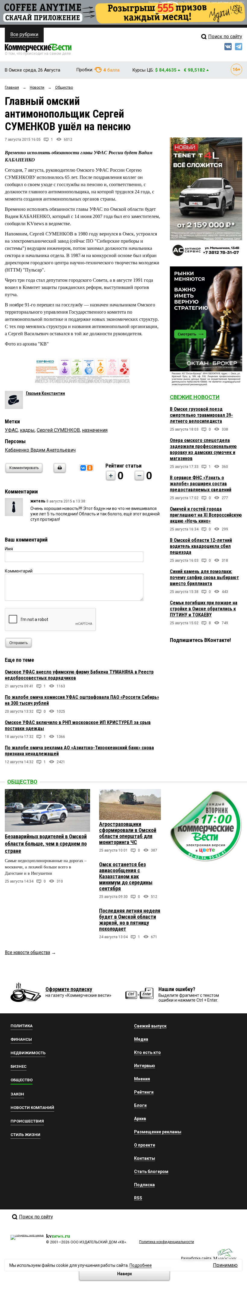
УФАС (11, 430)
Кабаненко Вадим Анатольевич (40, 450)
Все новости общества (27, 952)
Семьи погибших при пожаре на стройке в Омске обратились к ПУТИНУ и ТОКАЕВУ (203, 609)
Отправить (18, 643)
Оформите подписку (68, 989)
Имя (9, 548)
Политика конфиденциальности (166, 1242)
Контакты (144, 1158)
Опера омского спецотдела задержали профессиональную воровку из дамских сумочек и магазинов (203, 449)
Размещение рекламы (157, 1131)
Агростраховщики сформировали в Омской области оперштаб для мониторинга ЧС (127, 833)
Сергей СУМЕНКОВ (58, 430)
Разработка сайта (196, 1258)
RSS (138, 1198)
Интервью (144, 1065)
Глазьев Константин (45, 393)
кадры (27, 430)
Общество (22, 782)
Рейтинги (144, 1092)
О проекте (144, 1145)
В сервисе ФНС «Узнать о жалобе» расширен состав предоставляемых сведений (200, 484)
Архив (140, 1118)
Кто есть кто (147, 1052)
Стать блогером (151, 1171)
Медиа (141, 1039)
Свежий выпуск (150, 1026)
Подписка (144, 1184)
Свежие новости (195, 397)
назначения (95, 430)
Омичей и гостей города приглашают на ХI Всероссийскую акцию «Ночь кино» (206, 515)
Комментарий (19, 571)
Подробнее (141, 1265)
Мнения (142, 1078)
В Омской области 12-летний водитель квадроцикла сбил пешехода (201, 546)
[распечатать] (58, 472)
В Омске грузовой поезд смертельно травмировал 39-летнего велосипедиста (201, 415)
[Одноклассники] (89, 468)
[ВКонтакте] (83, 468)
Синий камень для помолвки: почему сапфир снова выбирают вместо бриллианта (204, 577)
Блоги (140, 1105)
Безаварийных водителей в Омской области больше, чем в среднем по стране (46, 843)
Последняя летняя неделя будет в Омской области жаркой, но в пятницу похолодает (129, 920)
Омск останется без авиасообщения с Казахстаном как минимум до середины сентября (125, 876)
